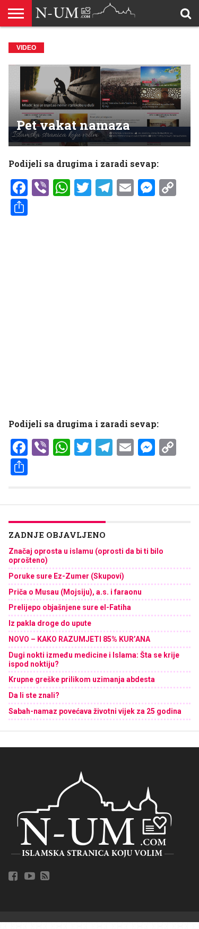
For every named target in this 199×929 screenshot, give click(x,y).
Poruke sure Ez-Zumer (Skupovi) (66, 576)
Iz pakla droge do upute (49, 623)
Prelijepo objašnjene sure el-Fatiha (69, 607)
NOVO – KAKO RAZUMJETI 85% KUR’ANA (79, 639)
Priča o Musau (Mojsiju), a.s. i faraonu (75, 592)
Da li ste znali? (33, 695)
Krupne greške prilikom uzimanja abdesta (81, 679)
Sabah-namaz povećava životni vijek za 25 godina (94, 711)
